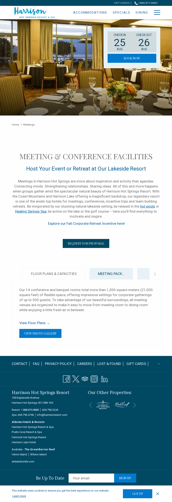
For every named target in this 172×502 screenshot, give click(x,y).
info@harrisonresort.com (52, 414)
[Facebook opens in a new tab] (66, 378)
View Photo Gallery (42, 333)
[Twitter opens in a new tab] (75, 378)
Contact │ (21, 364)
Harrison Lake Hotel (24, 442)
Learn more (19, 496)
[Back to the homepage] (35, 13)
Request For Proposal (86, 243)
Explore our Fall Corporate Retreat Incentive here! (86, 223)
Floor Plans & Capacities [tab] (54, 274)
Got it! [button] (137, 494)
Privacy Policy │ (60, 364)
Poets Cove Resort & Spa (27, 432)
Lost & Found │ (110, 364)
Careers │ (86, 364)
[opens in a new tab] (103, 404)
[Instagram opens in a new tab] (94, 378)
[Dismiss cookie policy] (157, 493)
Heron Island (19, 454)
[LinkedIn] (104, 378)
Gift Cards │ (137, 364)
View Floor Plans (34, 323)
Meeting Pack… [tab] (111, 274)
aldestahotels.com (23, 461)
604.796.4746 (26, 414)
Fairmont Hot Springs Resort (29, 437)
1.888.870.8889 (148, 2)
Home (15, 124)
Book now (132, 58)
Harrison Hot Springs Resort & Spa (33, 427)
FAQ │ (38, 364)
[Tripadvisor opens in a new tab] (85, 378)
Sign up (125, 478)
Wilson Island (38, 454)
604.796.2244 (50, 409)
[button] (120, 41)
